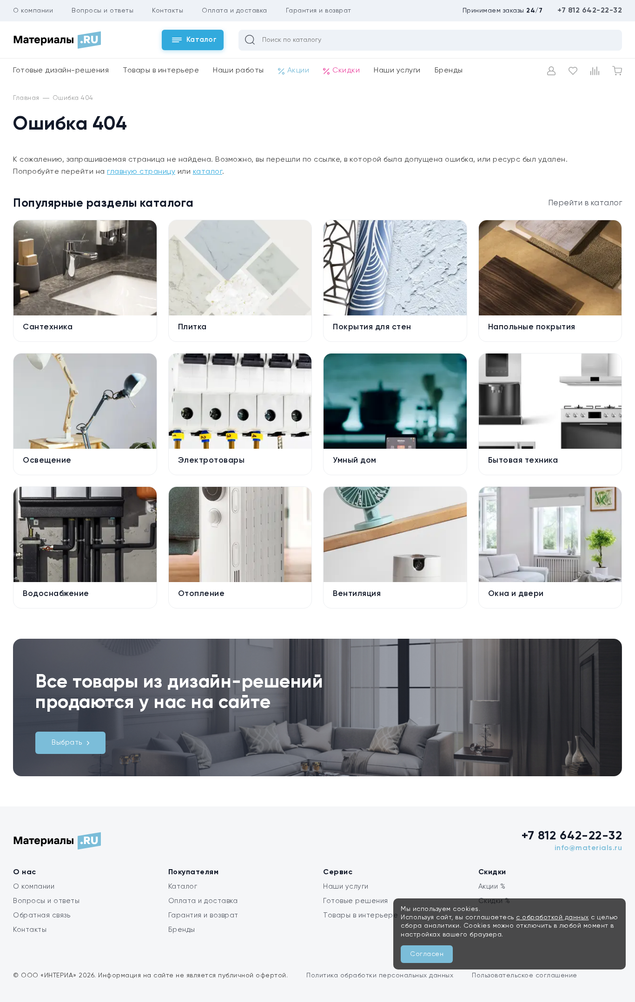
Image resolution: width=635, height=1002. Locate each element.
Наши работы (238, 70)
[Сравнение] (594, 70)
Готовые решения (355, 900)
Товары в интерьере (161, 70)
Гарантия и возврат (318, 10)
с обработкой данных (552, 917)
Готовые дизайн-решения (61, 70)
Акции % (492, 886)
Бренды (449, 70)
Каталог (183, 886)
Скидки (346, 70)
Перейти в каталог (585, 203)
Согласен (426, 954)
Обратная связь (41, 915)
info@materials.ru (588, 848)
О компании (33, 10)
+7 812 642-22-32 (589, 10)
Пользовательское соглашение (524, 975)
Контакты (167, 10)
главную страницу (141, 172)
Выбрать (67, 742)
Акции (298, 70)
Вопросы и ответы (102, 10)
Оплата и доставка (234, 10)
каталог (208, 172)
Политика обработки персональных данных (379, 975)
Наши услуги (397, 70)
